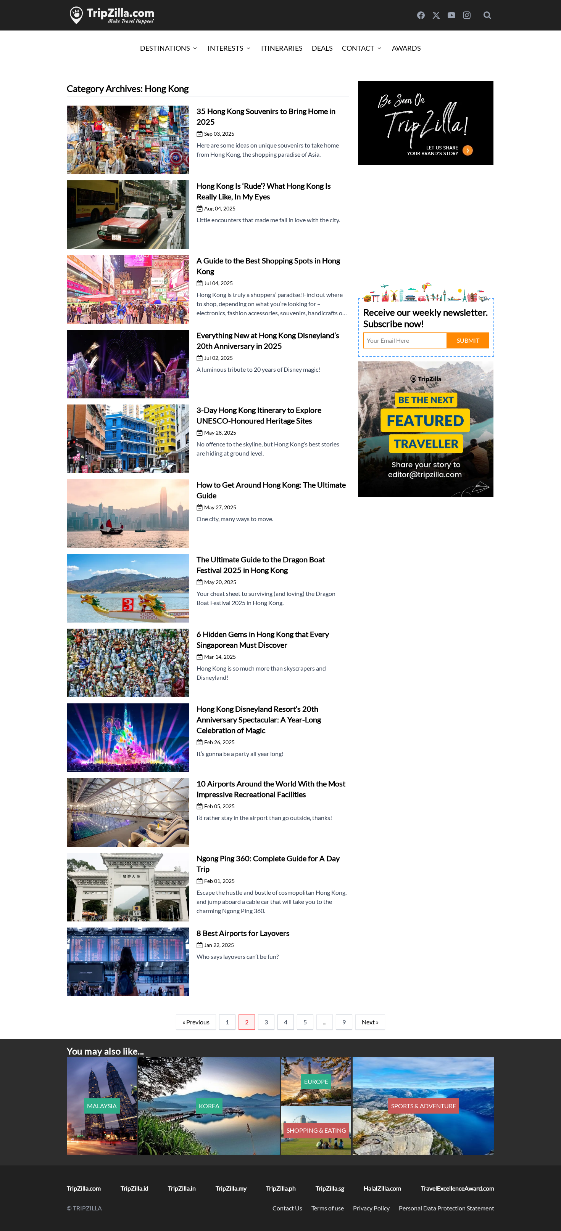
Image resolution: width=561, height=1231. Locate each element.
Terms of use (327, 1208)
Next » (370, 1022)
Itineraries (282, 48)
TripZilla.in (182, 1188)
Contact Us (287, 1208)
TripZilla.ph (281, 1188)
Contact (358, 48)
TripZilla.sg (330, 1188)
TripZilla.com (84, 1188)
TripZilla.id (134, 1188)
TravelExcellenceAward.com (457, 1188)
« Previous (196, 1022)
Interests (225, 48)
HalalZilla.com (382, 1188)
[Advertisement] (426, 220)
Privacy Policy (371, 1208)
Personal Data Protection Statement (446, 1208)
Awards (406, 48)
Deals (322, 48)
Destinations (165, 48)
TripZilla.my (231, 1188)
